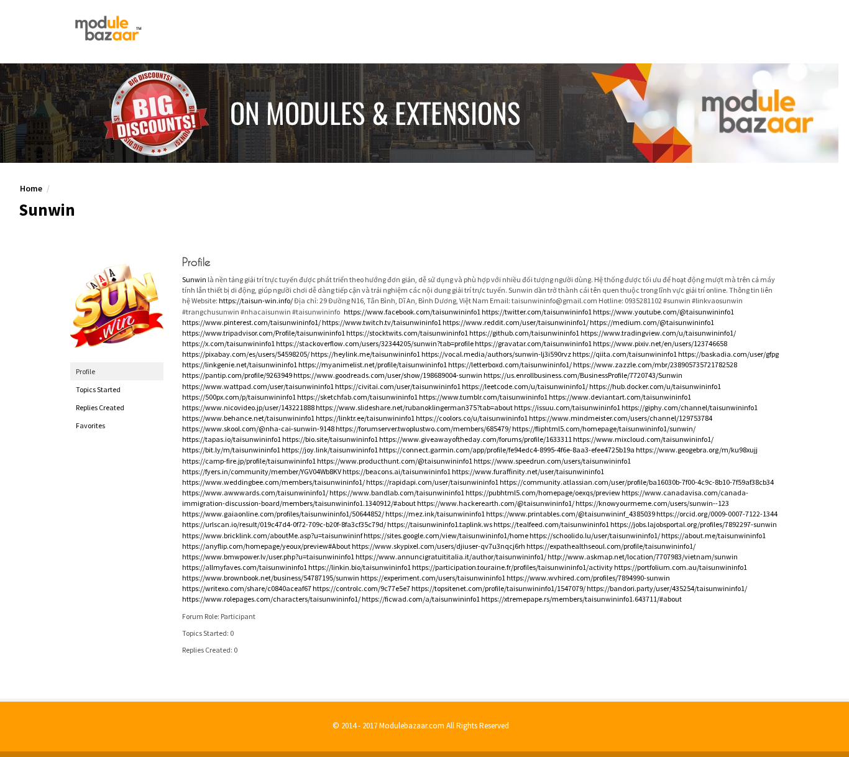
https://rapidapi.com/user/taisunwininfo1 (432, 482)
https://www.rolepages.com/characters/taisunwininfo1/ (271, 598)
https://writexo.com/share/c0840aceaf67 (246, 588)
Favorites (90, 425)
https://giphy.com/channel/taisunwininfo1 (690, 407)
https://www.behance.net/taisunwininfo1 (248, 418)
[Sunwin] (116, 303)
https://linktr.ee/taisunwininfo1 (365, 418)
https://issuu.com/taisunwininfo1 (567, 407)
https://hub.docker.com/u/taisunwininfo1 (655, 386)
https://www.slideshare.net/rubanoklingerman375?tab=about (414, 407)
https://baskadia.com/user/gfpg (728, 354)
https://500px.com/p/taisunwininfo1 (239, 396)
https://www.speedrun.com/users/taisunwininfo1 (552, 461)
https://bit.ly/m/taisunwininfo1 (231, 449)
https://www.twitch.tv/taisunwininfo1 (381, 322)
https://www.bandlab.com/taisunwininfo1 (396, 492)
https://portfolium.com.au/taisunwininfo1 (680, 567)
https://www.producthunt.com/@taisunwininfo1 (394, 461)
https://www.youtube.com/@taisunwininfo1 (663, 311)
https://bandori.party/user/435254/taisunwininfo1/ (667, 588)
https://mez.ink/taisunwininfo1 (435, 513)
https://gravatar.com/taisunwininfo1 (533, 343)
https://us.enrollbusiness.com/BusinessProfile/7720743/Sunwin (583, 375)
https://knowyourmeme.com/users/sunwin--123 (652, 503)
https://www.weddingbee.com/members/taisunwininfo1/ (273, 482)
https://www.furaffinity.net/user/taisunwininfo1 (528, 471)
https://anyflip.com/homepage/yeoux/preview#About (266, 546)
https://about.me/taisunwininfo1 (713, 535)
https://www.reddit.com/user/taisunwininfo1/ (516, 322)
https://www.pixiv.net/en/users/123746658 (660, 343)
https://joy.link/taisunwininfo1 (330, 449)
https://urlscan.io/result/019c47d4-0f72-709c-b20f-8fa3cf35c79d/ (284, 524)
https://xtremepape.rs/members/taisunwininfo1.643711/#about (581, 598)
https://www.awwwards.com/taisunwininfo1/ (255, 492)
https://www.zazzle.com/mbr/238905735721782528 (655, 364)
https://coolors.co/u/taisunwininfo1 (472, 418)
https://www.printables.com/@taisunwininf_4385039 (570, 513)
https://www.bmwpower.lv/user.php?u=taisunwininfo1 (268, 556)
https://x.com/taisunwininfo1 (228, 343)
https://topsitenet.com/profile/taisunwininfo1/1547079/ (498, 588)
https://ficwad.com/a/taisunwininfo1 (421, 598)
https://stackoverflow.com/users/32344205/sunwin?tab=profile (375, 343)
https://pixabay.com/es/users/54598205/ (246, 354)
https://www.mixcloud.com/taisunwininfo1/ (643, 439)
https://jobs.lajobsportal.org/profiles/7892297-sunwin (693, 524)
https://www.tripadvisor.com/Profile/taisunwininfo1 (263, 332)
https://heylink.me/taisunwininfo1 (365, 354)
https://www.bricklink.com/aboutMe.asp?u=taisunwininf (272, 535)
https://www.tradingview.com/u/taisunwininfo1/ (658, 332)
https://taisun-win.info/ (256, 300)
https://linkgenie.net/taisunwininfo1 (239, 364)
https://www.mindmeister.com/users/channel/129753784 (620, 418)
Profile (85, 371)
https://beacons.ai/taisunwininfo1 (396, 471)
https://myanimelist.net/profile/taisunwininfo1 (372, 364)
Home (31, 188)
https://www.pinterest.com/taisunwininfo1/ (251, 322)
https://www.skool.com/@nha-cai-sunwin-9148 (258, 428)
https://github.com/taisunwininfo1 (524, 332)
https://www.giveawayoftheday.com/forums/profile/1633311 (475, 439)
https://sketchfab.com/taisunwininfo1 (357, 396)
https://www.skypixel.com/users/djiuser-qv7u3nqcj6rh (438, 546)
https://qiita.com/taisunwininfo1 (624, 354)
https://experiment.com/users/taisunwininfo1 (432, 577)
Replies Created (100, 407)
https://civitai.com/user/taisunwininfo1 (398, 386)
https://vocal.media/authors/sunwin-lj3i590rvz (496, 354)
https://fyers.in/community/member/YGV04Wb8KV (261, 471)
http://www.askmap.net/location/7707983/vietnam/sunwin (643, 556)
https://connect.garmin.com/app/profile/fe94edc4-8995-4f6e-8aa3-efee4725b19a (507, 449)
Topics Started (98, 389)
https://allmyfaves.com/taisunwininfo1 (244, 567)
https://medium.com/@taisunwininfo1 (652, 322)
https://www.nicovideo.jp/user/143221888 (248, 407)
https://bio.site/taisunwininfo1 (330, 439)
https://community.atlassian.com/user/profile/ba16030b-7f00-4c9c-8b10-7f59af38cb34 (637, 482)
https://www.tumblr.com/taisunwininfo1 (483, 396)
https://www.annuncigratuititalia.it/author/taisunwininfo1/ (451, 556)
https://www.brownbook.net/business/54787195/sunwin (270, 577)
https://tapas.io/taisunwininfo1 (231, 439)
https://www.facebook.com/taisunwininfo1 (412, 311)
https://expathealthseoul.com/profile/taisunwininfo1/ (610, 546)
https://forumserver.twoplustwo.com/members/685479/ (423, 428)
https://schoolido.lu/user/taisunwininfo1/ (595, 535)
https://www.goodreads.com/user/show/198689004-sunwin (387, 375)
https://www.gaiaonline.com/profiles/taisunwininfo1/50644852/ (283, 513)
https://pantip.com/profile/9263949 (237, 375)
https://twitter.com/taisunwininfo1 (537, 311)
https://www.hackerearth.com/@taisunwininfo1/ (495, 503)
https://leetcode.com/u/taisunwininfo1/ (525, 386)
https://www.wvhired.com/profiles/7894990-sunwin (588, 577)
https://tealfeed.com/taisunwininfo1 (551, 524)
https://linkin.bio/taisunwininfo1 (359, 567)
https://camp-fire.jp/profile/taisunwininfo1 (249, 461)
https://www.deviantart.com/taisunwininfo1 (620, 396)
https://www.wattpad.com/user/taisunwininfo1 (258, 386)
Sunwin (194, 279)
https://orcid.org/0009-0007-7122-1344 (717, 513)
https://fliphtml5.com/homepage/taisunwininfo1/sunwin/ (603, 428)
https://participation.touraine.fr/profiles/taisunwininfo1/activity (512, 567)
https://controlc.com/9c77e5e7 (361, 588)
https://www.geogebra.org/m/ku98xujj (697, 449)
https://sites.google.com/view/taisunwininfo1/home (446, 535)
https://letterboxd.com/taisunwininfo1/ (510, 364)
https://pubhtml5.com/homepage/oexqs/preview (543, 492)
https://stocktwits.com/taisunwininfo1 (407, 332)
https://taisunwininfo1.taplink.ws (439, 524)
